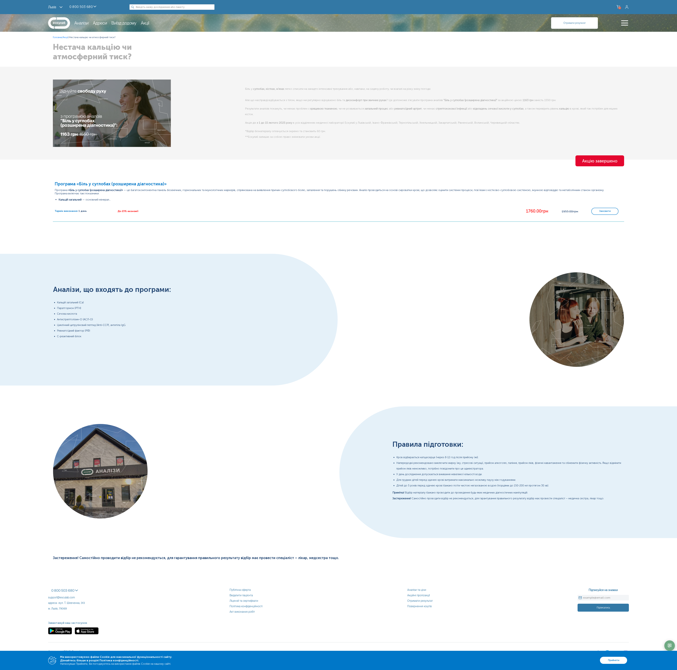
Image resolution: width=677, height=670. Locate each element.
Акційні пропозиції (418, 595)
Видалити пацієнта (241, 595)
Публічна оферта (240, 590)
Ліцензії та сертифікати (244, 600)
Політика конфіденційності (246, 606)
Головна (57, 37)
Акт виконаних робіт (242, 611)
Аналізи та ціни (416, 590)
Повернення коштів (419, 606)
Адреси (100, 23)
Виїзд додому (123, 23)
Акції (145, 23)
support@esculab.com (61, 597)
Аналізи (81, 23)
